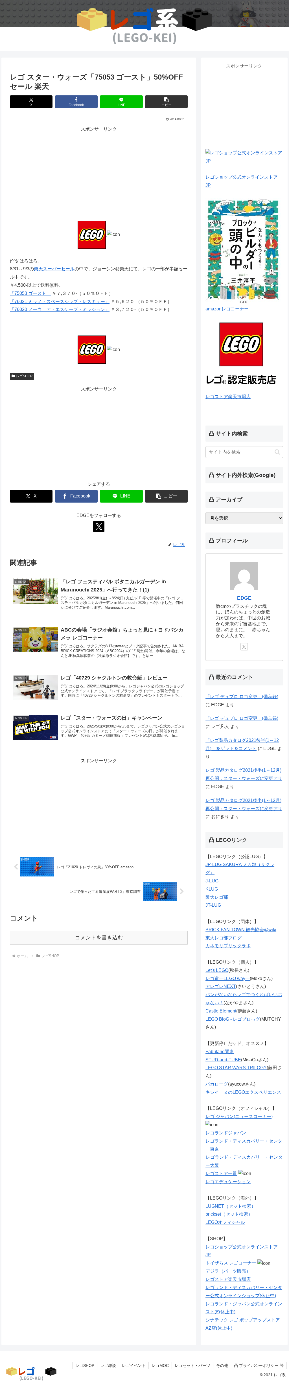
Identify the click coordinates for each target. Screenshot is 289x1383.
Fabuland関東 (219, 1051)
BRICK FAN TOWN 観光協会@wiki (240, 929)
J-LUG (211, 880)
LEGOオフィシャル (225, 1222)
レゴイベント (134, 1365)
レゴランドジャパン (225, 1132)
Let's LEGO (216, 970)
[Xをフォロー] (98, 526)
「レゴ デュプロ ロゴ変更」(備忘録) (241, 696)
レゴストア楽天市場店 (228, 396)
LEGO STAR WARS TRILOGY (236, 1067)
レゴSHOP (24, 376)
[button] (166, 101)
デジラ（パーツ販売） (228, 1271)
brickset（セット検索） (229, 1214)
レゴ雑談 (108, 1365)
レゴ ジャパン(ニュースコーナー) (239, 1116)
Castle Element (220, 1011)
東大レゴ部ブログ (223, 937)
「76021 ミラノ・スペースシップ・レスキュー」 (60, 301)
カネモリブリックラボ (228, 945)
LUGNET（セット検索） (230, 1206)
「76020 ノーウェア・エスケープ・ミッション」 (60, 309)
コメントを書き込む (99, 938)
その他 (222, 1365)
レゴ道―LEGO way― (227, 978)
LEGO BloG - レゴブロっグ (232, 1019)
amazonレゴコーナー (227, 308)
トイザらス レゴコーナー (230, 1263)
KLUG (211, 889)
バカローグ (216, 1084)
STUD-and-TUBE (223, 1059)
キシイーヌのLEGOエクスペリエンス (243, 1092)
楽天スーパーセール (54, 268)
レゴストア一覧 (221, 1173)
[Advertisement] (99, 172)
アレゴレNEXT (220, 986)
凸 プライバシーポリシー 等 (259, 1365)
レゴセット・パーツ (192, 1365)
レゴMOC (160, 1365)
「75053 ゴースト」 (30, 293)
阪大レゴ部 (216, 897)
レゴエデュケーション (228, 1181)
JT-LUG (213, 905)
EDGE (244, 598)
